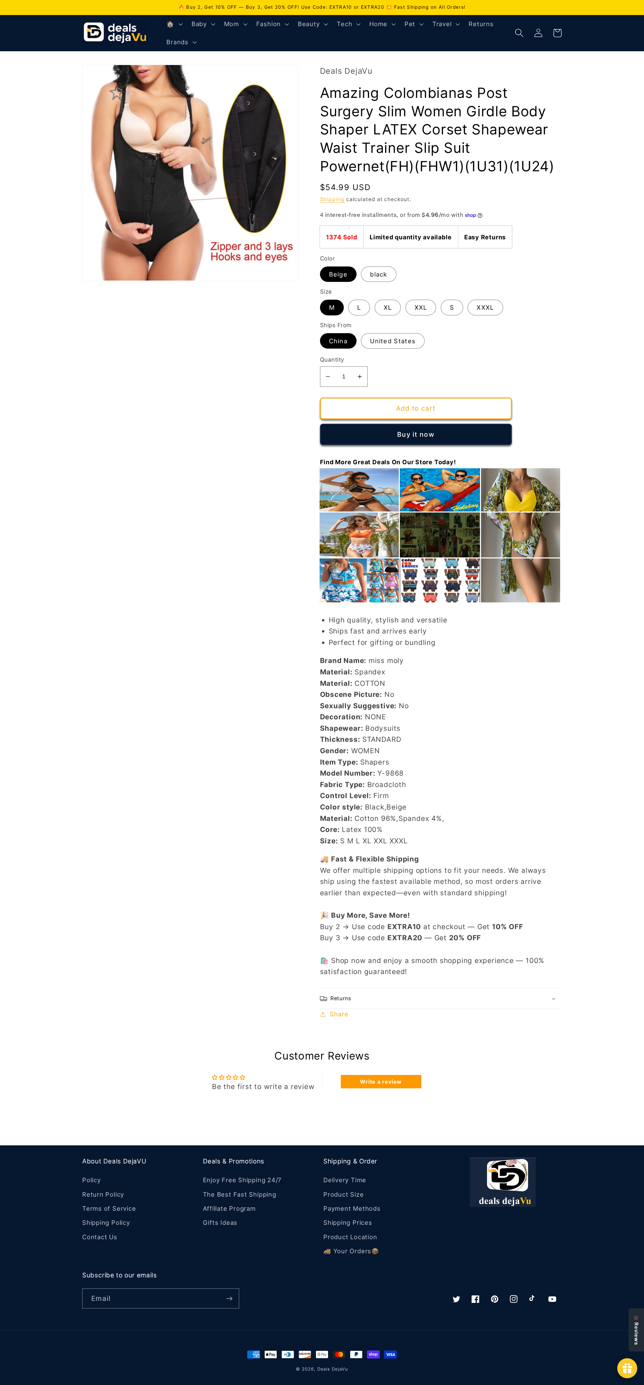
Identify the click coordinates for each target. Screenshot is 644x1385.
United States (393, 341)
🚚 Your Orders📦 (351, 1251)
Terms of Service (109, 1208)
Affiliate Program (229, 1208)
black (378, 274)
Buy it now (415, 434)
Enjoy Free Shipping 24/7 (242, 1180)
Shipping (332, 199)
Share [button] (339, 1014)
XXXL (485, 307)
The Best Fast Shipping (239, 1194)
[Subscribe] (229, 1298)
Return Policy (103, 1194)
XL (388, 307)
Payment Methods (352, 1208)
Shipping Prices (347, 1222)
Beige (338, 274)
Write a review (381, 1081)
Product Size (343, 1194)
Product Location (350, 1237)
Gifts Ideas (220, 1222)
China (338, 341)
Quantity (332, 359)
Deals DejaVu (332, 1369)
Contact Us (99, 1237)
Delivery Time (344, 1180)
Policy (91, 1180)
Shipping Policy (106, 1222)
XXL (421, 307)
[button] (173, 24)
